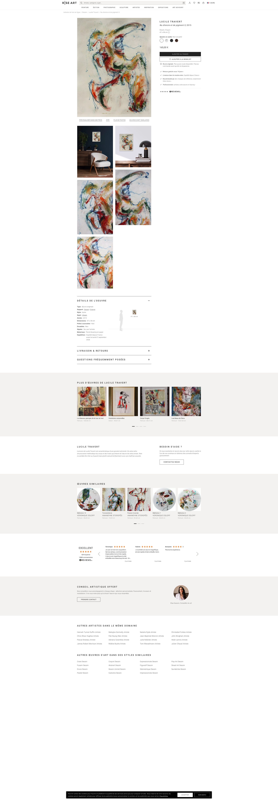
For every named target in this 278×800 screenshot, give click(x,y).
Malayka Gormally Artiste (119, 632)
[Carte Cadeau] (199, 3)
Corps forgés (144, 418)
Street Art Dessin (178, 665)
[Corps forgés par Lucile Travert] (154, 401)
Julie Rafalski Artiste (148, 640)
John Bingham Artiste (180, 636)
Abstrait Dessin (115, 665)
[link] (184, 3)
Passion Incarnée (132, 513)
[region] (148, 554)
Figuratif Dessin (146, 665)
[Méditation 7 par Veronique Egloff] (164, 499)
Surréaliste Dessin (178, 669)
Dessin (84, 12)
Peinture (85, 7)
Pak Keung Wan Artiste (118, 636)
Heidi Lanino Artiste (179, 640)
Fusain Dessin (83, 665)
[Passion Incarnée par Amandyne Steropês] (139, 499)
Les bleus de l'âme (178, 418)
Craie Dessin (82, 661)
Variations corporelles (116, 418)
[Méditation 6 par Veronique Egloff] (189, 499)
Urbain (84, 315)
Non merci (202, 795)
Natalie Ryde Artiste (148, 632)
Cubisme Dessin (115, 673)
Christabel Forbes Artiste (181, 632)
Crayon (92, 309)
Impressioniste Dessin (149, 673)
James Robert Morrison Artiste (89, 644)
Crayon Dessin (114, 661)
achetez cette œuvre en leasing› (179, 85)
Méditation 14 (81, 513)
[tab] (114, 300)
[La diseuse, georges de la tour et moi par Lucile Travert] (91, 401)
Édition (96, 7)
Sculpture (124, 7)
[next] (198, 402)
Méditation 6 (182, 513)
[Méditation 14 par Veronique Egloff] (88, 499)
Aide (108, 120)
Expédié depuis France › (192, 75)
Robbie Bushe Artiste (117, 644)
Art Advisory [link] (178, 7)
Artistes (136, 7)
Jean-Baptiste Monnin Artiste (152, 636)
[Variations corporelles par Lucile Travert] (123, 401)
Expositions (163, 7)
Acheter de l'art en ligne (72, 12)
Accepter (185, 795)
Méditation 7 (157, 513)
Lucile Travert (94, 12)
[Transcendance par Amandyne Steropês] (113, 499)
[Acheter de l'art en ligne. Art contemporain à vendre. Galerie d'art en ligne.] (69, 3)
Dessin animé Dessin (117, 669)
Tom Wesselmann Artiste (150, 644)
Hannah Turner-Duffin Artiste (88, 632)
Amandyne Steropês (112, 515)
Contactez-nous (172, 462)
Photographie (109, 7)
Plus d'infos (164, 796)
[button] (99, 554)
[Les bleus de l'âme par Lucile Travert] (186, 401)
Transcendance (107, 513)
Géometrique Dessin (148, 669)
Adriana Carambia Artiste (119, 640)
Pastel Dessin (82, 673)
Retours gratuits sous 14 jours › (173, 71)
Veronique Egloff (86, 515)
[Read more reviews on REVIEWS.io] (85, 560)
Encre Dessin (82, 669)
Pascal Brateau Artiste (86, 640)
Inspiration (149, 7)
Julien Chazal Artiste (179, 644)
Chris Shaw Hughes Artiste (88, 636)
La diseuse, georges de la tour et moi (90, 418)
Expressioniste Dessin (149, 661)
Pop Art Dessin (177, 661)
